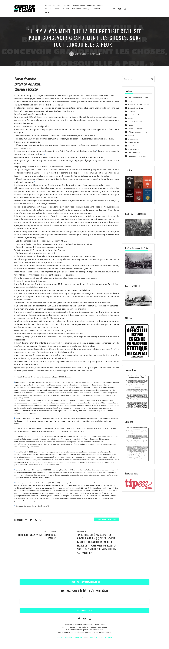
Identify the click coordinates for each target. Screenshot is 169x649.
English (100, 5)
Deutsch (66, 9)
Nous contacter (79, 5)
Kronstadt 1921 (134, 149)
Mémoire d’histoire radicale (139, 105)
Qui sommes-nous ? (53, 5)
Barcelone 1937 (134, 153)
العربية (47, 12)
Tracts (130, 125)
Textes (130, 101)
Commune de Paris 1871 (106, 519)
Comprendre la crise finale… (139, 98)
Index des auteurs (135, 115)
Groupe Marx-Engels (136, 108)
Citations (131, 111)
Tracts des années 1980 (137, 156)
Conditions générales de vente (69, 637)
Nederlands (76, 9)
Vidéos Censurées (135, 122)
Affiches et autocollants (137, 132)
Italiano (48, 9)
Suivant (80, 531)
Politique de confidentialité (101, 637)
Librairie (67, 5)
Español (57, 9)
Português (87, 9)
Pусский (97, 9)
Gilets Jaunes (133, 142)
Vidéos (130, 118)
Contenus (91, 5)
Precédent (51, 531)
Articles (131, 135)
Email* (84, 597)
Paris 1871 (132, 146)
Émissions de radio (135, 129)
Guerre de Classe (80, 53)
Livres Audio (133, 139)
